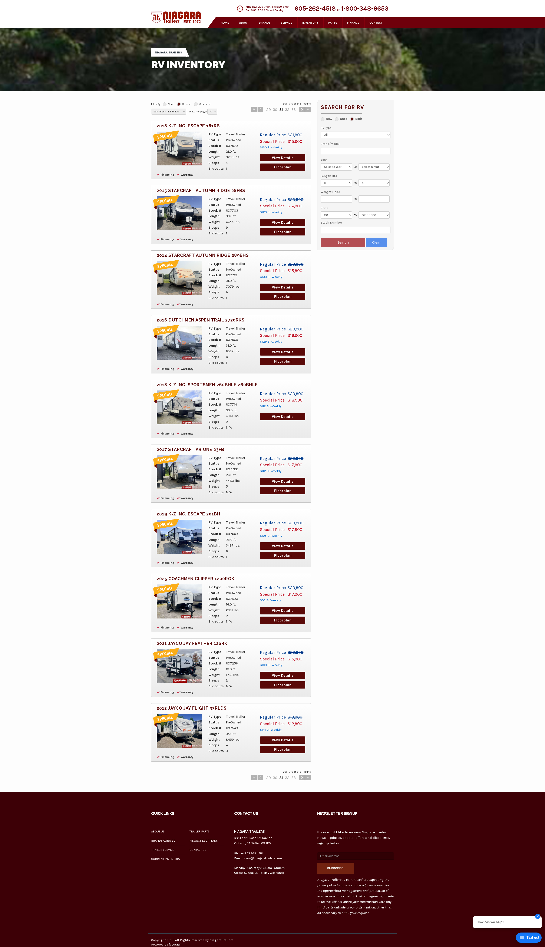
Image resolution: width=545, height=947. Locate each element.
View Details (282, 158)
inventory (310, 22)
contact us (197, 850)
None (171, 104)
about (244, 22)
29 (268, 109)
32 (287, 109)
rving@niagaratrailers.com (263, 858)
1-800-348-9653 (365, 8)
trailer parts (199, 831)
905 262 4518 (254, 853)
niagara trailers (168, 52)
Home (225, 22)
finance (353, 22)
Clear (376, 242)
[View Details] (179, 148)
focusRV (175, 944)
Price (324, 208)
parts (332, 22)
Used (343, 119)
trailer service (162, 850)
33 (293, 109)
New (329, 119)
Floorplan (282, 167)
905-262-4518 (315, 8)
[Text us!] (528, 938)
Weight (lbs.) (330, 192)
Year (324, 160)
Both (358, 119)
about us (158, 831)
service (286, 22)
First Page (254, 109)
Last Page (308, 109)
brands (265, 22)
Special (186, 104)
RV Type (326, 128)
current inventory (165, 859)
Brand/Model (330, 144)
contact (376, 22)
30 (275, 109)
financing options (203, 840)
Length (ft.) (329, 176)
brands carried (163, 840)
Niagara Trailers (221, 940)
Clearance (205, 104)
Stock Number (331, 222)
